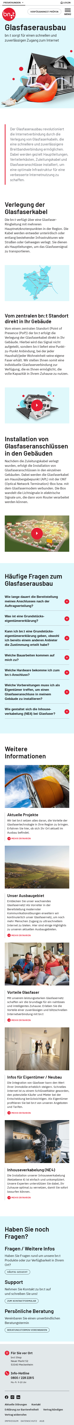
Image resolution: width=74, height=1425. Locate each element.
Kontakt (36, 1404)
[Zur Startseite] (9, 14)
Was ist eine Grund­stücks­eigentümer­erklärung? (24, 618)
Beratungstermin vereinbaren (27, 1329)
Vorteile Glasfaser (23, 992)
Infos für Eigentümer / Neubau (34, 1077)
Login (67, 2)
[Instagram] (12, 1397)
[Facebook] (6, 1397)
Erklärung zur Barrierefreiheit (22, 1409)
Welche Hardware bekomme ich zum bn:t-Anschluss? (32, 672)
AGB (41, 1421)
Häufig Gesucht (17, 1271)
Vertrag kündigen (53, 1409)
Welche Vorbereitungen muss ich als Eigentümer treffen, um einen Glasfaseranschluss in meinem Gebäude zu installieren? (32, 692)
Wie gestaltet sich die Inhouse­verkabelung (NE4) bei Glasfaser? (30, 711)
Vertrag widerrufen (16, 1414)
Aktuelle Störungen (16, 1404)
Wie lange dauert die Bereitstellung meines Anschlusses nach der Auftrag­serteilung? (31, 601)
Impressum (11, 1421)
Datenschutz (29, 1421)
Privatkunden (12, 2)
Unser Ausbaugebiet (25, 895)
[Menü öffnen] (68, 12)
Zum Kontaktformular (21, 1300)
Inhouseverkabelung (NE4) (31, 1170)
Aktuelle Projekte (22, 814)
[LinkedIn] (18, 1397)
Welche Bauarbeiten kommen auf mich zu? (29, 658)
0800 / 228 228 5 (22, 1377)
